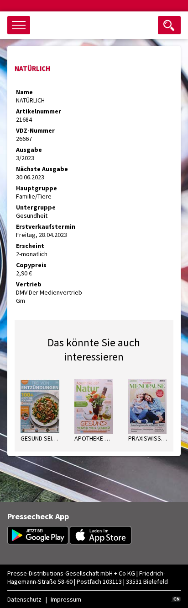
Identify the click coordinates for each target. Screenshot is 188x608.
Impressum (66, 599)
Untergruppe (36, 207)
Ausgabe (29, 149)
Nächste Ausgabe (42, 169)
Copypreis (31, 265)
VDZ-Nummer (35, 130)
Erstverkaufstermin (45, 226)
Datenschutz (24, 599)
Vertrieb (29, 284)
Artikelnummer (38, 111)
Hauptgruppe (36, 188)
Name (24, 92)
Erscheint (30, 246)
